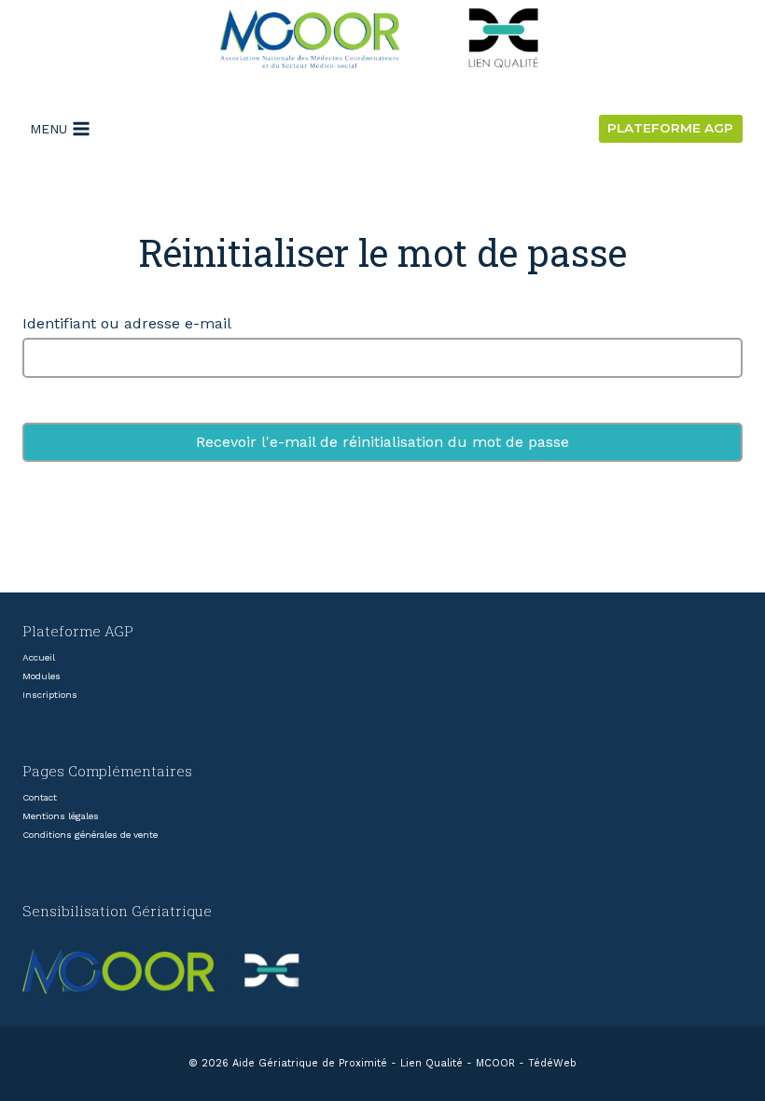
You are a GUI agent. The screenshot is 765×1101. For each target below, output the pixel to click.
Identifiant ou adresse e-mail (126, 323)
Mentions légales (60, 816)
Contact (39, 797)
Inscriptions (49, 695)
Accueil (38, 657)
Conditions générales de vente (90, 834)
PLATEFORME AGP (670, 127)
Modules (41, 676)
